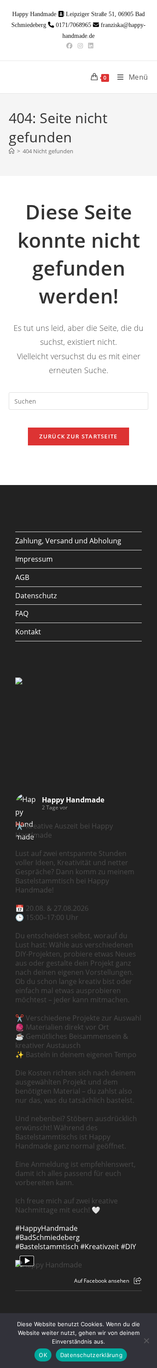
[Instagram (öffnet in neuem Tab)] (80, 46)
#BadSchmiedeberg (47, 1237)
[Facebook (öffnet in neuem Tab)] (69, 46)
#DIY (128, 1246)
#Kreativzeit (99, 1246)
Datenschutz (36, 595)
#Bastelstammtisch (46, 1246)
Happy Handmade (73, 800)
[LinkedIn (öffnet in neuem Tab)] (89, 46)
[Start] (11, 151)
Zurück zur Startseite (78, 436)
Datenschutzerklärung (91, 1354)
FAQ (21, 613)
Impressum (34, 559)
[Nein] (146, 1340)
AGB (22, 577)
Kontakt (28, 632)
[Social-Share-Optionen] (137, 1280)
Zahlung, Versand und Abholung (68, 541)
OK (43, 1354)
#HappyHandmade (46, 1228)
